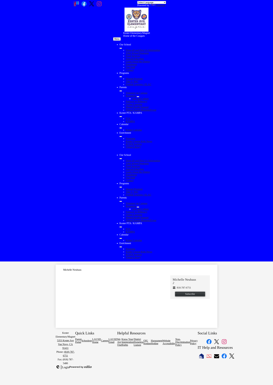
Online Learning (134, 104)
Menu (116, 39)
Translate (160, 5)
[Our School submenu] (120, 48)
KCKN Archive (134, 144)
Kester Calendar (134, 130)
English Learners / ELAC (138, 84)
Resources (131, 95)
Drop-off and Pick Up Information (143, 50)
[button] (120, 158)
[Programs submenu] (120, 76)
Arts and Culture (140, 98)
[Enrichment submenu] (120, 136)
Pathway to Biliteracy (136, 101)
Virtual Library (133, 147)
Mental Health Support (137, 107)
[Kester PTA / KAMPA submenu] (120, 116)
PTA (128, 118)
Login (63, 367)
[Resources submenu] (138, 96)
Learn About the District (138, 61)
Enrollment (131, 64)
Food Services (133, 56)
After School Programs (137, 53)
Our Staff (130, 67)
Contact (129, 70)
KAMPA (130, 121)
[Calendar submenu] (120, 127)
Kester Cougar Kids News (139, 141)
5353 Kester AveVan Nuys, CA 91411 (65, 344)
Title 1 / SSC (132, 81)
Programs (130, 138)
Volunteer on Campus (136, 93)
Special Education (135, 58)
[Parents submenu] (120, 90)
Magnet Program (134, 78)
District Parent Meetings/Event (141, 110)
